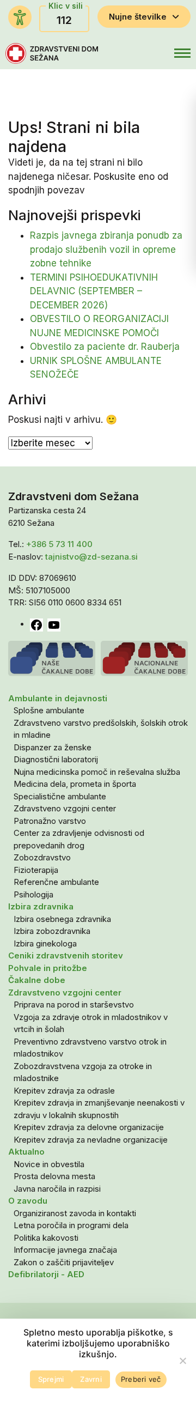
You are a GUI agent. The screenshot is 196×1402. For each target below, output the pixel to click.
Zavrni (91, 1379)
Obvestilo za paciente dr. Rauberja (105, 346)
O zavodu (27, 1200)
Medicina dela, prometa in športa (75, 784)
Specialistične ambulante (60, 796)
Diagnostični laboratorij (56, 759)
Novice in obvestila (49, 1164)
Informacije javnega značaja (65, 1250)
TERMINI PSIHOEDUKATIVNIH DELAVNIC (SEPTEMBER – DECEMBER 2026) (94, 291)
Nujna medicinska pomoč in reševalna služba (97, 772)
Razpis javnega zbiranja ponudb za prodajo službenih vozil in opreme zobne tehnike (106, 249)
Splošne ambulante (49, 710)
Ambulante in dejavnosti (57, 698)
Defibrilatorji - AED (46, 1274)
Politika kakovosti (46, 1238)
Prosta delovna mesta (54, 1176)
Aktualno (26, 1151)
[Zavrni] (182, 1360)
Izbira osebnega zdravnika (62, 919)
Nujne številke (138, 16)
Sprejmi (51, 1379)
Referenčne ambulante (56, 882)
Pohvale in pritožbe (47, 968)
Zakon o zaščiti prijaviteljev (64, 1262)
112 (64, 20)
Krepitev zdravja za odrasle (64, 1090)
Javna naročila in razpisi (57, 1188)
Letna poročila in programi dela (71, 1225)
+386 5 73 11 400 (59, 544)
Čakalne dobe (36, 980)
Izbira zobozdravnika (52, 931)
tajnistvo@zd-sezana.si (91, 556)
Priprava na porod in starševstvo (74, 1004)
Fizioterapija (36, 870)
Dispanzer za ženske (52, 747)
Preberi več (141, 1379)
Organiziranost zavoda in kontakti (75, 1213)
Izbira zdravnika (41, 906)
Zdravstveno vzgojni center (65, 808)
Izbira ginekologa (45, 943)
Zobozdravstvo (42, 857)
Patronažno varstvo (50, 821)
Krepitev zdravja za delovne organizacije (89, 1127)
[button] (160, 53)
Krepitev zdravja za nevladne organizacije (91, 1139)
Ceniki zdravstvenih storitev (65, 955)
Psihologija (33, 894)
